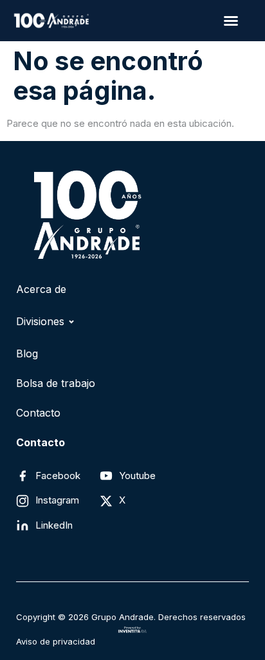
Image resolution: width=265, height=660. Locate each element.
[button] (231, 20)
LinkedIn (54, 525)
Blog (27, 353)
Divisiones (40, 321)
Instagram (57, 500)
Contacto (38, 412)
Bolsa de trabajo (55, 383)
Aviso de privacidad (55, 641)
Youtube (137, 475)
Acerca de (41, 289)
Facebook (57, 475)
